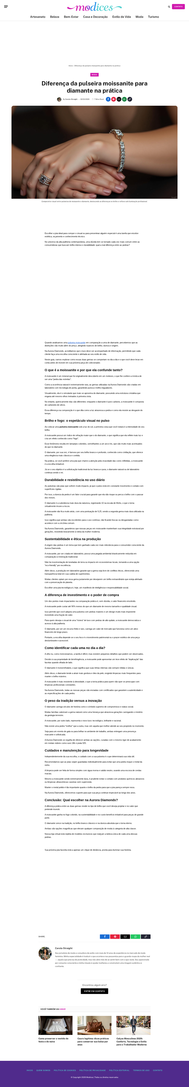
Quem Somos (43, 1070)
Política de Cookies (65, 1070)
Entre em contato (94, 991)
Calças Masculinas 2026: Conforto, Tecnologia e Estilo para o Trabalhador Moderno (131, 1041)
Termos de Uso (141, 1070)
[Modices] (94, 6)
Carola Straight (71, 99)
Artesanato (37, 16)
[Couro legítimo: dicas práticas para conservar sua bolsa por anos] (94, 1025)
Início (71, 66)
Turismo (153, 16)
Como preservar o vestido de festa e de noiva (53, 1040)
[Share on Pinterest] (113, 99)
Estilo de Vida (121, 16)
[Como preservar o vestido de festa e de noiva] (55, 1025)
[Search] (169, 6)
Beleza (54, 16)
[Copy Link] (129, 99)
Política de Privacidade (92, 1070)
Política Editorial (119, 1070)
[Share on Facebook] (108, 99)
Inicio (30, 1070)
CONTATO (178, 7)
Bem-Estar (71, 16)
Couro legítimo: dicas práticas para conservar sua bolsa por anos (93, 1041)
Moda (139, 16)
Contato (157, 1070)
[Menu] (6, 6)
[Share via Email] (119, 99)
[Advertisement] (94, 42)
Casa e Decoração (95, 16)
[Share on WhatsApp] (124, 99)
